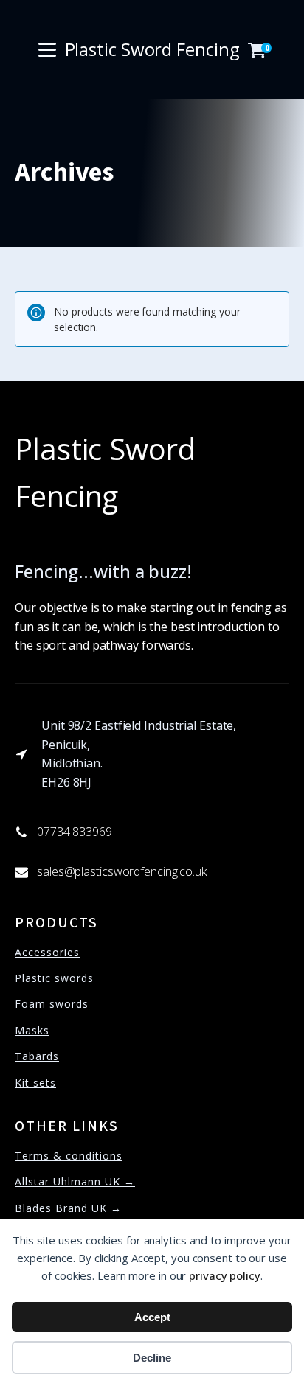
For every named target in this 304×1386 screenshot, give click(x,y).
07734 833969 (74, 831)
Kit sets (35, 1082)
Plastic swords (54, 977)
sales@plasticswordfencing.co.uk (122, 871)
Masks (32, 1030)
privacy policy (224, 1275)
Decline (152, 1357)
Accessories (47, 952)
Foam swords (52, 1003)
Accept (152, 1317)
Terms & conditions (68, 1155)
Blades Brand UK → (68, 1207)
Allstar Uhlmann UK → (75, 1181)
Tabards (37, 1056)
